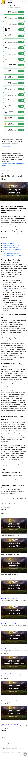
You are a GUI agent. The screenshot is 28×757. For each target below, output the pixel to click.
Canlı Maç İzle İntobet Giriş (9, 574)
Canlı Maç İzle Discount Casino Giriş (11, 674)
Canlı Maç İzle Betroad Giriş (10, 535)
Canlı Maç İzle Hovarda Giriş (10, 554)
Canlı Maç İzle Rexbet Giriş (9, 699)
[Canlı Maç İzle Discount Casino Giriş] (14, 662)
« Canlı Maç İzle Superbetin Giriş (8, 503)
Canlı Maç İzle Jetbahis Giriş (9, 724)
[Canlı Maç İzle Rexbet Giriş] (14, 688)
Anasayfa (3, 170)
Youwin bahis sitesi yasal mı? (11, 253)
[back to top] (25, 754)
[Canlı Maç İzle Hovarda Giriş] (14, 545)
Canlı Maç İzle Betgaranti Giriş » (19, 498)
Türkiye (9, 288)
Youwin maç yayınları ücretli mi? (12, 255)
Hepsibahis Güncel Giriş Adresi (11, 247)
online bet (10, 422)
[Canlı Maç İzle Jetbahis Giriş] (14, 713)
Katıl (22, 11)
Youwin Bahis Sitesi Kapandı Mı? (11, 245)
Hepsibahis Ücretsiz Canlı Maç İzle (12, 249)
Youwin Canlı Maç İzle (8, 243)
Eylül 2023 (4, 731)
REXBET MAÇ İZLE (6, 146)
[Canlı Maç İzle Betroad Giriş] (14, 526)
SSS (4, 251)
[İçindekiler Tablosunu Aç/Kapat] (2, 241)
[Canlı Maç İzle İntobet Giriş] (14, 565)
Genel (8, 170)
